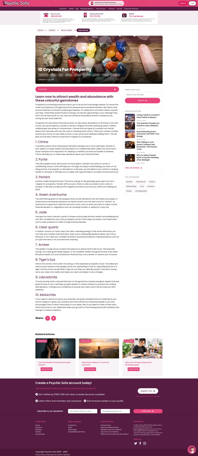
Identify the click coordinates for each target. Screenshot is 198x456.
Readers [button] (63, 9)
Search (141, 100)
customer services (139, 433)
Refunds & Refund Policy (110, 427)
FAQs (70, 427)
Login (192, 3)
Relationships (131, 186)
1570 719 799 (95, 16)
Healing (77, 75)
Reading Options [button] (86, 9)
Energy (128, 191)
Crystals (96, 75)
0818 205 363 (56, 16)
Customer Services (131, 9)
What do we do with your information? (115, 434)
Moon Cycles (66, 30)
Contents (42, 89)
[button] (192, 450)
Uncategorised (141, 191)
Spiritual (68, 75)
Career (53, 75)
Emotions (151, 186)
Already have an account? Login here (148, 396)
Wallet (71, 9)
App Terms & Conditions (110, 432)
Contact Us (72, 425)
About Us (38, 427)
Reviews (112, 9)
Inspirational (43, 75)
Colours (105, 75)
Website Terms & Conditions (111, 430)
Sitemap (66, 455)
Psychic (152, 182)
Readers (38, 430)
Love (142, 186)
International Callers (54, 455)
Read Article (46, 369)
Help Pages (72, 430)
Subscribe (146, 411)
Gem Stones (115, 75)
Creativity (87, 75)
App (77, 9)
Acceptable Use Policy (76, 432)
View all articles (132, 167)
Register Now (147, 391)
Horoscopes (40, 434)
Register (183, 3)
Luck (60, 75)
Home (40, 30)
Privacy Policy (106, 425)
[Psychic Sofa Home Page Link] (17, 3)
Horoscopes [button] (101, 9)
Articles (119, 9)
